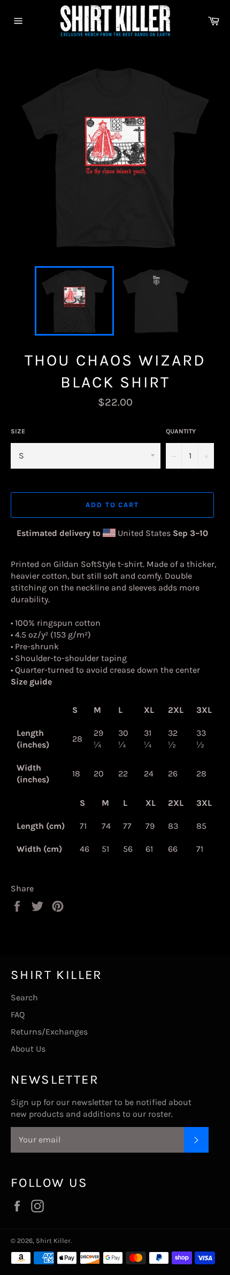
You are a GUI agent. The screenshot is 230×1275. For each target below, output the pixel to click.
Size (18, 431)
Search (24, 997)
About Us (28, 1049)
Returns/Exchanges (49, 1032)
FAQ (18, 1014)
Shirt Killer (53, 1241)
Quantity (181, 431)
